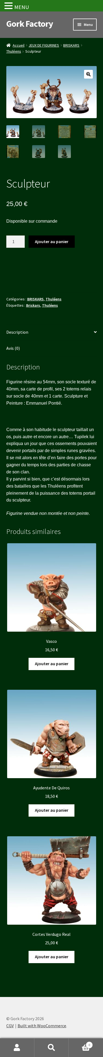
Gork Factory (29, 23)
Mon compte (17, 1047)
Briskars (33, 305)
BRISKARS (71, 45)
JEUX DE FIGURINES (44, 45)
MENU (21, 7)
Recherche (51, 1047)
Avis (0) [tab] (13, 348)
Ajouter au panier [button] (51, 663)
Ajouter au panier (51, 241)
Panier (79, 1043)
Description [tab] (17, 332)
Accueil (18, 45)
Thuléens (13, 51)
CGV (10, 1025)
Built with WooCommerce (42, 1025)
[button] (88, 74)
